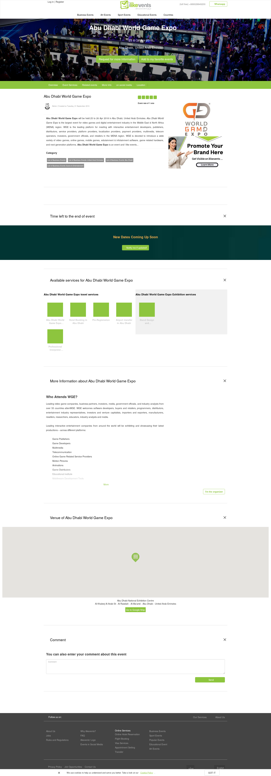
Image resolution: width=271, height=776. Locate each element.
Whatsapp (219, 3)
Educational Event (158, 744)
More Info (107, 84)
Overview (53, 84)
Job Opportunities (73, 766)
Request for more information (117, 58)
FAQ (82, 735)
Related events (89, 84)
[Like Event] (205, 95)
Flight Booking (122, 738)
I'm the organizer (214, 491)
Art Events (106, 14)
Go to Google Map (135, 609)
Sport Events (124, 14)
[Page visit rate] (193, 95)
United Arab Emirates (149, 47)
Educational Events (147, 14)
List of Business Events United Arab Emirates (86, 160)
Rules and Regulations (57, 739)
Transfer (119, 751)
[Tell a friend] (211, 95)
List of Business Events (57, 160)
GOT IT (212, 772)
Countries (168, 14)
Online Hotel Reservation (127, 734)
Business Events (85, 14)
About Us (220, 717)
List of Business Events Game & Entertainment (65, 165)
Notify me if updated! (136, 247)
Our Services (200, 717)
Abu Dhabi (126, 47)
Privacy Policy (55, 766)
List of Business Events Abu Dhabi (119, 160)
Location (141, 84)
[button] (135, 557)
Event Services (70, 84)
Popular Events (156, 739)
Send (211, 679)
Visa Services (121, 743)
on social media (124, 84)
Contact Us (90, 766)
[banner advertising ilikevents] (196, 152)
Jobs (48, 735)
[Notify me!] (199, 95)
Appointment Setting (125, 747)
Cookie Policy (146, 772)
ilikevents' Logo (88, 739)
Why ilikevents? (88, 731)
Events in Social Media (91, 744)
